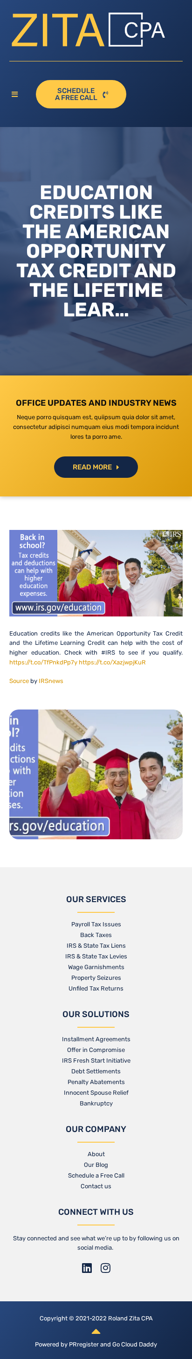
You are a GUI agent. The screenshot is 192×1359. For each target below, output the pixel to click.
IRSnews (51, 680)
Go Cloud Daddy (134, 1344)
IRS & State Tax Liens (96, 945)
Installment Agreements (96, 1039)
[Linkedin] (86, 1267)
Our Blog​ (96, 1164)
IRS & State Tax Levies (96, 956)
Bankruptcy (96, 1103)
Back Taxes (96, 934)
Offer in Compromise (96, 1049)
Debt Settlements (96, 1071)
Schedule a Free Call (96, 1175)
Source (19, 680)
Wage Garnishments (96, 967)
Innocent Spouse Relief (96, 1092)
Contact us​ (96, 1186)
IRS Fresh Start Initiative (96, 1060)
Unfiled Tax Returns (96, 988)
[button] (18, 94)
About (96, 1154)
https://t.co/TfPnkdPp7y (43, 662)
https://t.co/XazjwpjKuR (112, 662)
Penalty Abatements (96, 1081)
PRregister (84, 1344)
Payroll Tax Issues (96, 924)
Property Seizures (96, 977)
